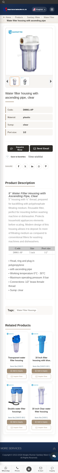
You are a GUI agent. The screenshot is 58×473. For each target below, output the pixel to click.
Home (8, 17)
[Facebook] (18, 166)
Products (19, 17)
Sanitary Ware (33, 17)
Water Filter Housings (26, 310)
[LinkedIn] (32, 166)
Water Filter (49, 17)
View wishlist (35, 156)
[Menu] (52, 9)
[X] (25, 166)
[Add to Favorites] (7, 157)
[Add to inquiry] (17, 343)
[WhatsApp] (39, 166)
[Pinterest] (46, 166)
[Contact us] (54, 456)
